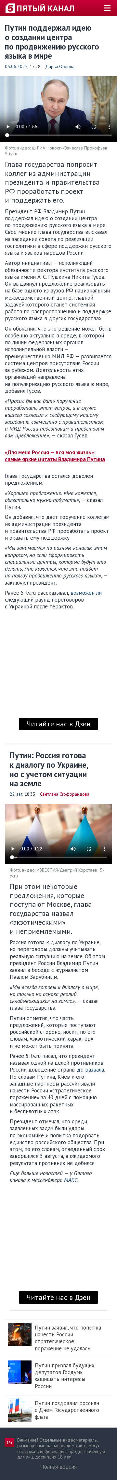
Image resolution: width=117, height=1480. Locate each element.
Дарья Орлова (59, 66)
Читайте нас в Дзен (58, 723)
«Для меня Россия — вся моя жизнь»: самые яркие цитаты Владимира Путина (55, 456)
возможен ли (86, 592)
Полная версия (58, 1466)
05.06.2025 (16, 66)
